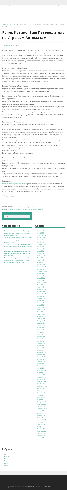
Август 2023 (41, 300)
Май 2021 (40, 332)
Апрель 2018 (41, 370)
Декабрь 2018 (41, 354)
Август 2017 (41, 388)
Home (6, 24)
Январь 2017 (41, 402)
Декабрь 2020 (41, 336)
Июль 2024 (41, 276)
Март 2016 (40, 422)
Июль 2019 (41, 350)
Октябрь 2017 (41, 384)
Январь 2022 (41, 321)
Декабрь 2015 (41, 429)
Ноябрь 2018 (41, 357)
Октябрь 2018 (41, 359)
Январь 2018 (41, 377)
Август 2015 (41, 438)
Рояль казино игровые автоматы (14, 184)
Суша (6, 465)
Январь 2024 (41, 289)
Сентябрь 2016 (42, 408)
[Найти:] (17, 216)
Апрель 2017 (41, 397)
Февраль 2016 (41, 424)
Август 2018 (41, 363)
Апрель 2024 (41, 282)
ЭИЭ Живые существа (28, 487)
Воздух (6, 456)
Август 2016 (41, 411)
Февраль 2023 (41, 314)
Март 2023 (40, 312)
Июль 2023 (41, 303)
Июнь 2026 (41, 231)
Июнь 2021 (41, 330)
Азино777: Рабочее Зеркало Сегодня (25, 207)
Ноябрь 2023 (41, 294)
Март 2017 (40, 399)
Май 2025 (40, 253)
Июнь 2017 (41, 393)
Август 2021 (41, 327)
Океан (12, 196)
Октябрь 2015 (41, 433)
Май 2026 (40, 233)
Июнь (21, 24)
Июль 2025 (41, 249)
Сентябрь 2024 (42, 271)
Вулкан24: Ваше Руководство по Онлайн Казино (26, 209)
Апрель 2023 (41, 309)
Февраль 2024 (41, 287)
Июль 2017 (41, 390)
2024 (13, 24)
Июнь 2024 (41, 278)
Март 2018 (40, 373)
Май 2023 (40, 307)
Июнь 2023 (41, 305)
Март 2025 (40, 258)
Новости (7, 461)
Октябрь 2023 (41, 296)
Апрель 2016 (41, 420)
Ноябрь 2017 (41, 381)
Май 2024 (40, 280)
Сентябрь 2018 (42, 361)
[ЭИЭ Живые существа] (33, 13)
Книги (6, 459)
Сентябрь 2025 (42, 244)
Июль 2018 (41, 366)
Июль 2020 (41, 348)
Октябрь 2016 (41, 406)
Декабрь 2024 (41, 264)
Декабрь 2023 (41, 291)
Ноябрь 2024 (41, 267)
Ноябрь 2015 (41, 431)
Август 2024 (41, 273)
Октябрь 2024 (41, 269)
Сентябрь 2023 (42, 298)
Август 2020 (41, 345)
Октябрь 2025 (41, 242)
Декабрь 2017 (41, 379)
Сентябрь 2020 (42, 343)
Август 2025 (41, 246)
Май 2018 (40, 368)
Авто (5, 454)
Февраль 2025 (41, 260)
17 (27, 24)
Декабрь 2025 (41, 237)
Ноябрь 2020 (41, 339)
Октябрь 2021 (41, 325)
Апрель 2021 (41, 334)
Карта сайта (47, 487)
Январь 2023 (41, 316)
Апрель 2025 (41, 255)
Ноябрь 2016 (41, 404)
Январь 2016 (41, 426)
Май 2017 (40, 395)
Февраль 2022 (41, 318)
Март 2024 (40, 285)
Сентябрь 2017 (42, 386)
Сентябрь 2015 (42, 436)
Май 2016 (40, 418)
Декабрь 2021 (41, 323)
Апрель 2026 (41, 235)
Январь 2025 (41, 262)
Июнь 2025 (41, 251)
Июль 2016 (41, 413)
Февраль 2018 (41, 375)
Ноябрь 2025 (41, 240)
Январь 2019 (41, 352)
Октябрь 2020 (41, 341)
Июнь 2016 (41, 415)
